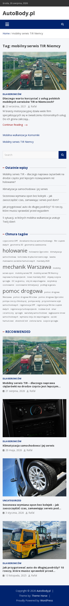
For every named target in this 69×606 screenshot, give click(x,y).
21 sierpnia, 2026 (15, 391)
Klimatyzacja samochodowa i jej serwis (25, 189)
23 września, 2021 (15, 106)
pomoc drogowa (23, 290)
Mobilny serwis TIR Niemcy (18, 141)
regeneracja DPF (27, 305)
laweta (53, 257)
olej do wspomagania (35, 281)
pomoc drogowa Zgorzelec (51, 297)
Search (62, 155)
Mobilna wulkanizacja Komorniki (21, 135)
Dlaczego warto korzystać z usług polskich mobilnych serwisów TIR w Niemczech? (31, 100)
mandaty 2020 (43, 261)
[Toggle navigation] (7, 24)
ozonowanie (8, 285)
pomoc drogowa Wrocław (25, 297)
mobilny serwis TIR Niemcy (46, 273)
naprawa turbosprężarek (14, 277)
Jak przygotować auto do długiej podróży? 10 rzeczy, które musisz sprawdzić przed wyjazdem (33, 571)
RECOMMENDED (17, 332)
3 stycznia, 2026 (14, 512)
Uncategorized (12, 500)
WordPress (46, 600)
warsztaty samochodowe (35, 313)
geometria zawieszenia (35, 245)
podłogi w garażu (48, 285)
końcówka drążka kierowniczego (33, 257)
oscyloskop (52, 281)
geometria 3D (16, 245)
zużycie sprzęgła (50, 321)
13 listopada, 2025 (16, 575)
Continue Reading (13, 124)
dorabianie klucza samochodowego (36, 241)
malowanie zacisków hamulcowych (19, 261)
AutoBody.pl (19, 13)
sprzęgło (19, 313)
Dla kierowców (12, 94)
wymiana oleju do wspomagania (34, 317)
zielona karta (35, 321)
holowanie (15, 250)
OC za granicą (18, 281)
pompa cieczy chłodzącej (15, 301)
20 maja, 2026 (13, 450)
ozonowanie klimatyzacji (27, 285)
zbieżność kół (21, 321)
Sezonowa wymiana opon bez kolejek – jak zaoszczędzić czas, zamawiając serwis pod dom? (31, 508)
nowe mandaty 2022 (36, 277)
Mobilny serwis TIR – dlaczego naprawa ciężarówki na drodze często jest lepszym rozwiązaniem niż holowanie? (33, 178)
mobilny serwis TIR (23, 273)
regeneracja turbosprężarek (23, 309)
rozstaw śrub (44, 309)
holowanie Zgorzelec (39, 252)
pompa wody (34, 301)
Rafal (34, 106)
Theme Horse (39, 595)
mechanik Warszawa (27, 266)
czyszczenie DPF (10, 241)
